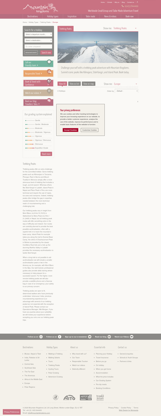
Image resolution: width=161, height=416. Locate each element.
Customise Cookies (89, 130)
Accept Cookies (70, 130)
